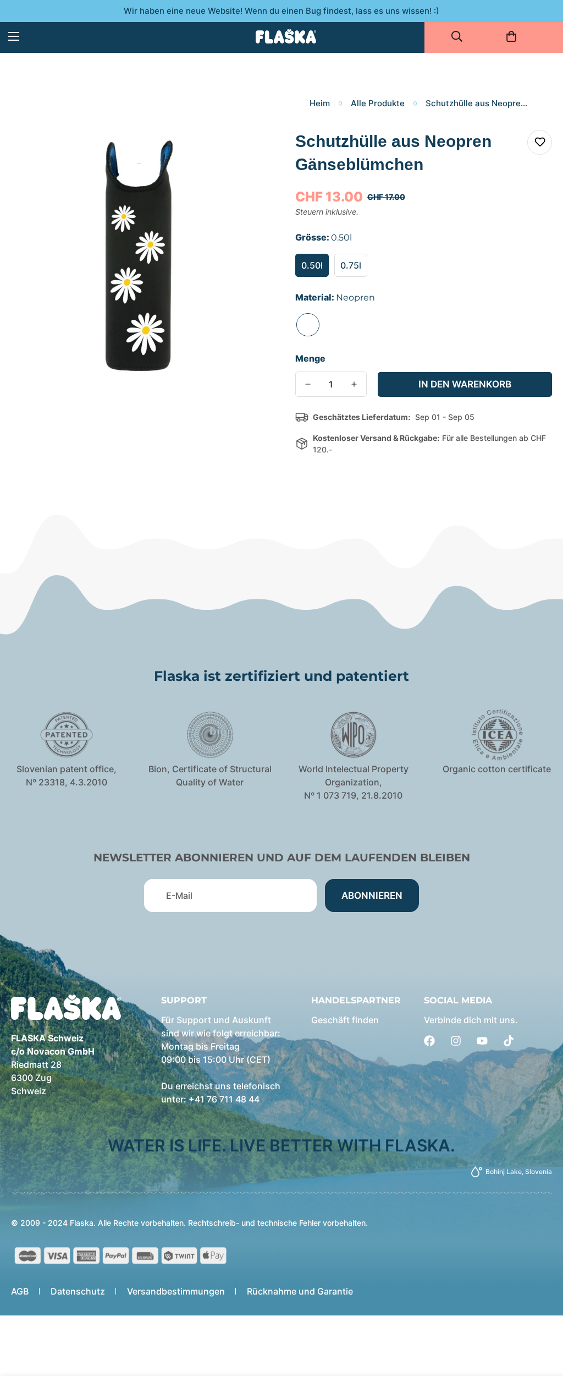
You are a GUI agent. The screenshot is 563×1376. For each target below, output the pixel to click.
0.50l (312, 265)
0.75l (350, 265)
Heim (320, 103)
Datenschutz (78, 1291)
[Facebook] (429, 1040)
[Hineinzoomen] (244, 150)
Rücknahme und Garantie (300, 1291)
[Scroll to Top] (541, 1316)
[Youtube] (482, 1040)
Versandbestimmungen (176, 1291)
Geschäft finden (345, 1019)
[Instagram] (455, 1040)
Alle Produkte (378, 103)
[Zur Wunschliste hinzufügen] (539, 142)
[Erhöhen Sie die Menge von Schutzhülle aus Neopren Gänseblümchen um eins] (354, 384)
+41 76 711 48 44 (224, 1099)
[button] (515, 36)
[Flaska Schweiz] (286, 36)
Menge (310, 358)
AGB (20, 1291)
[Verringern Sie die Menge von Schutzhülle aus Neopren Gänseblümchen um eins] (308, 384)
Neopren (308, 325)
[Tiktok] (508, 1040)
